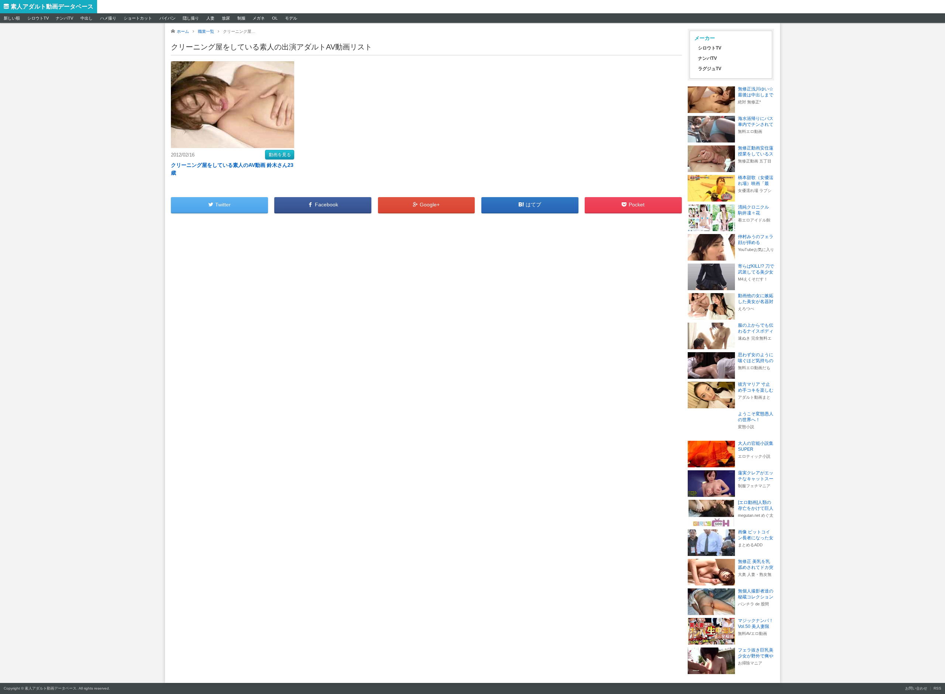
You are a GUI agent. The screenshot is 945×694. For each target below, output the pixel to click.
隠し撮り (191, 18)
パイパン (167, 18)
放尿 (226, 18)
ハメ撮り (108, 18)
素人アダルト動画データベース (52, 6)
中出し (86, 18)
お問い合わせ (916, 688)
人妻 (210, 18)
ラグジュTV (709, 68)
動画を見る (280, 154)
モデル (291, 18)
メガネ (258, 18)
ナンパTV (64, 18)
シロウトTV (38, 18)
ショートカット (138, 18)
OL (275, 18)
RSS (937, 688)
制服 (241, 18)
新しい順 (12, 18)
